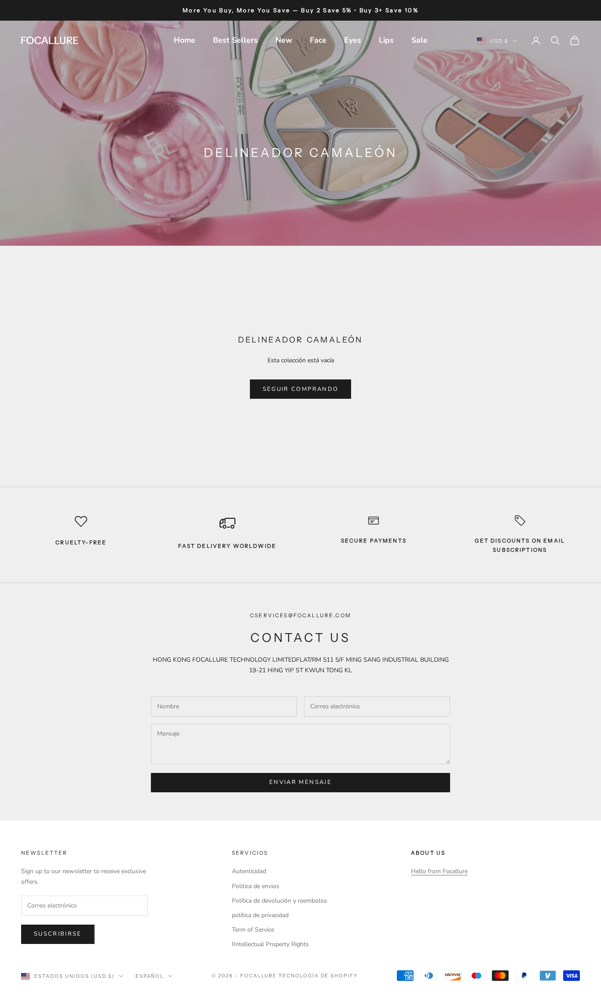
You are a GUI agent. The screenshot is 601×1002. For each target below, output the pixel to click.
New (283, 40)
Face (318, 40)
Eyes (352, 40)
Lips (386, 40)
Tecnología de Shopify (318, 976)
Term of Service (253, 929)
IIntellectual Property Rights (270, 944)
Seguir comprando (300, 389)
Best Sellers (235, 40)
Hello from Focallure (439, 871)
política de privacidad (260, 915)
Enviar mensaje (300, 782)
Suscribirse (58, 934)
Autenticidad (249, 871)
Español (150, 976)
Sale (419, 40)
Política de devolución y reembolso (279, 900)
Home (184, 40)
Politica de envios (255, 886)
